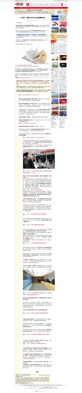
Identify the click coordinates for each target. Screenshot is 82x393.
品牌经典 (54, 5)
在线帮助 (51, 385)
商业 (59, 7)
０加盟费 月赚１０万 (62, 122)
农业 (50, 7)
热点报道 (20, 14)
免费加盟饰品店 (53, 123)
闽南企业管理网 (65, 13)
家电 (33, 7)
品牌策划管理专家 (59, 13)
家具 (31, 7)
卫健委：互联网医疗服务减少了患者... (25, 375)
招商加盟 (52, 118)
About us (21, 385)
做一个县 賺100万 (53, 127)
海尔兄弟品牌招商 (53, 119)
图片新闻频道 (53, 92)
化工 (44, 7)
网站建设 (57, 385)
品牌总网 (16, 14)
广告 (37, 5)
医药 (53, 7)
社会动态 (52, 44)
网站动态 (35, 385)
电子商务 (40, 5)
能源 (57, 7)
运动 (40, 7)
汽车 (42, 7)
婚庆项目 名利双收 (62, 127)
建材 (51, 7)
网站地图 (48, 385)
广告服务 (42, 385)
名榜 (56, 5)
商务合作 (39, 385)
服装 (24, 7)
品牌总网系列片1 (62, 68)
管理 (33, 5)
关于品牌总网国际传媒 (26, 385)
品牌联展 (31, 5)
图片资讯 (52, 14)
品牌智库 (47, 5)
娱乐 (39, 7)
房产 (29, 7)
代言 (49, 5)
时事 (23, 14)
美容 (28, 7)
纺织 (55, 7)
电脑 (35, 7)
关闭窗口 (48, 375)
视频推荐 (52, 53)
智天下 (59, 5)
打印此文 (44, 375)
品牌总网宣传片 (63, 60)
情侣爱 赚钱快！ (53, 122)
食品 (26, 7)
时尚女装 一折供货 (62, 123)
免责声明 (60, 385)
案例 (44, 5)
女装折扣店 (52, 126)
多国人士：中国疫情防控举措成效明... (25, 374)
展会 (42, 5)
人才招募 (45, 385)
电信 (37, 7)
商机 (35, 5)
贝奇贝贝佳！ (61, 126)
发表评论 (40, 375)
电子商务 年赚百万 (62, 119)
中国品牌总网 (32, 385)
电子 (48, 7)
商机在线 (52, 69)
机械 (46, 7)
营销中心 (54, 385)
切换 (66, 5)
